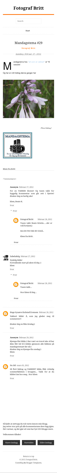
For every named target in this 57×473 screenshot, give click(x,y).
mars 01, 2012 (23, 365)
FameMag (19, 463)
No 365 (13, 365)
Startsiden (28, 443)
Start (28, 31)
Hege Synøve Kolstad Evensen (24, 312)
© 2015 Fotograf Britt (28, 460)
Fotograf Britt (28, 8)
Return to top (28, 456)
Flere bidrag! (46, 128)
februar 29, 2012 (26, 337)
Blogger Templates (33, 463)
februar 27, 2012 (26, 187)
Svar (12, 205)
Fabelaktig (15, 256)
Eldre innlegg (46, 443)
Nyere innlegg (11, 443)
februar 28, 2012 (45, 219)
